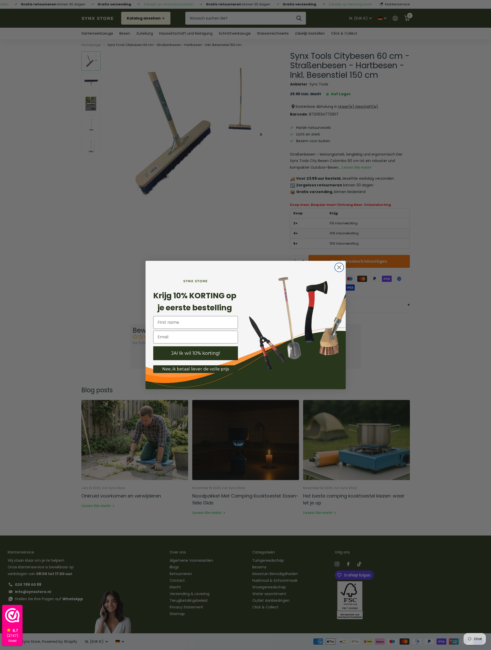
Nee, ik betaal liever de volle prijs (195, 369)
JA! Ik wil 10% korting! (195, 353)
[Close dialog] (339, 267)
